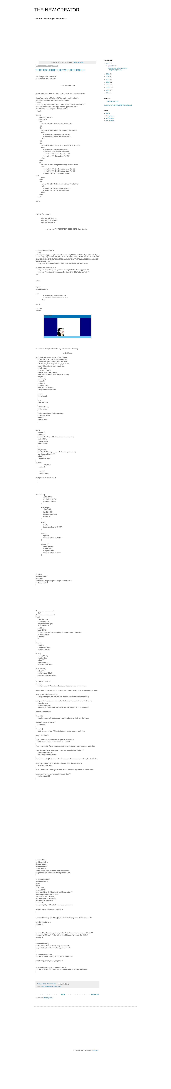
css (46, 986)
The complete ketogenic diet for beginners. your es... (117, 69)
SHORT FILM (110, 120)
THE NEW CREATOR (56, 9)
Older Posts (95, 994)
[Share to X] (64, 984)
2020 (108, 76)
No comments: (51, 983)
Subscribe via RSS (112, 101)
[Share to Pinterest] (68, 984)
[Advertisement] (85, 39)
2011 (108, 93)
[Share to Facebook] (66, 984)
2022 (108, 63)
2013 (108, 87)
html (48, 986)
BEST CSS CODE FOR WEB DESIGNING (60, 70)
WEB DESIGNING (55, 986)
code (42, 986)
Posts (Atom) (48, 998)
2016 (108, 79)
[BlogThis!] (61, 984)
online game (110, 118)
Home (63, 994)
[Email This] (59, 984)
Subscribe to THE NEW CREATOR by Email (118, 105)
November (111, 66)
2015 (108, 82)
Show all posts (78, 62)
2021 (108, 74)
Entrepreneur (110, 116)
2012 (108, 90)
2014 (108, 85)
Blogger (95, 1050)
